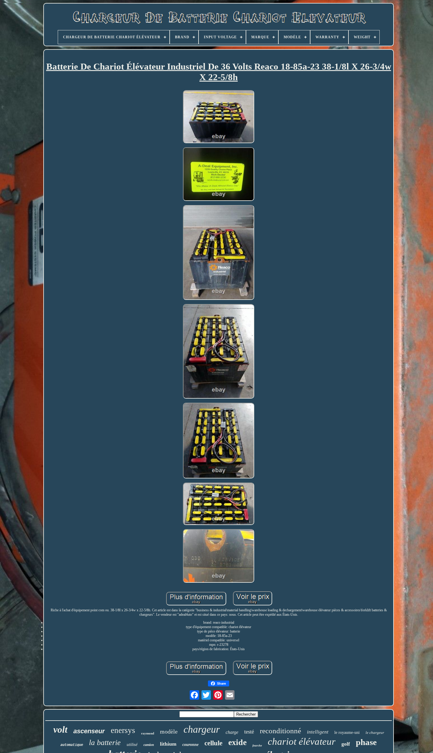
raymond (147, 733)
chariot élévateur (302, 741)
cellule (213, 743)
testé (249, 732)
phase (366, 742)
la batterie (105, 742)
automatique (71, 745)
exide (237, 742)
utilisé (132, 744)
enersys (123, 730)
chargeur (202, 729)
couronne (190, 744)
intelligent (317, 732)
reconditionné (280, 731)
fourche (257, 745)
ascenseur (89, 731)
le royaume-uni (347, 732)
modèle (169, 731)
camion (148, 745)
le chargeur (375, 732)
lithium (168, 744)
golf (345, 744)
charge (232, 732)
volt (60, 729)
